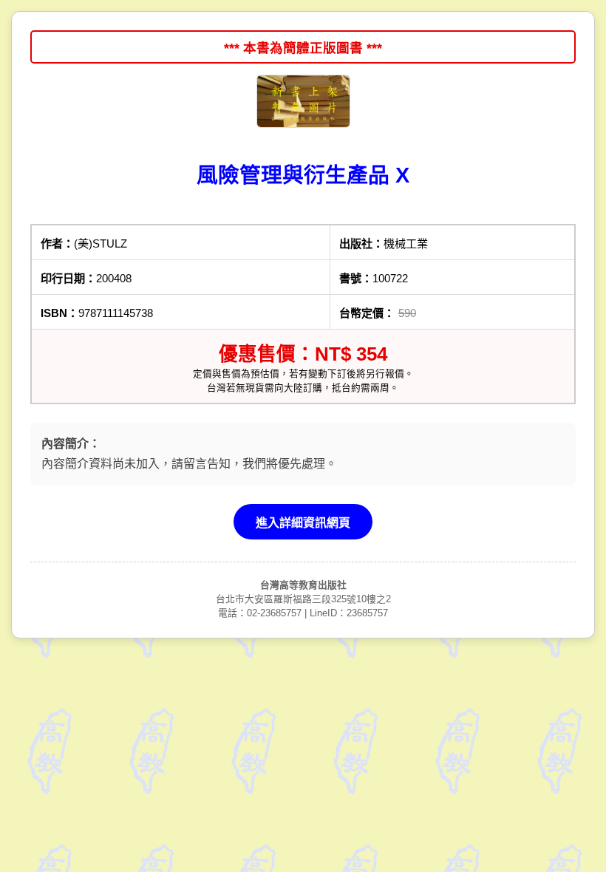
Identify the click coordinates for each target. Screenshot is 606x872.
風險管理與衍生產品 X (303, 175)
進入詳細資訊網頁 (303, 523)
